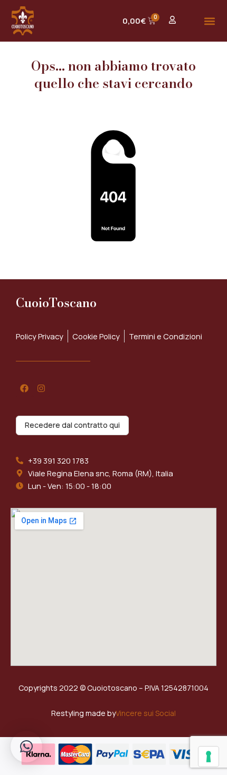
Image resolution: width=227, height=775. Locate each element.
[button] (209, 21)
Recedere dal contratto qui (72, 425)
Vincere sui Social (146, 713)
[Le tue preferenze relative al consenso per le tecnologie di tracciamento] (208, 757)
